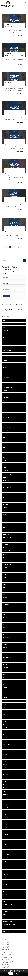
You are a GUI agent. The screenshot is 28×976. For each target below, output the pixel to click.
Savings (4, 761)
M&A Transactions (7, 637)
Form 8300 (5, 547)
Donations (5, 457)
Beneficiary (5, 364)
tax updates (5, 874)
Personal (5, 697)
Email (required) (7, 289)
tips (3, 891)
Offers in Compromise (7, 681)
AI (3, 347)
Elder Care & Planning (7, 480)
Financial (5, 530)
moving (4, 661)
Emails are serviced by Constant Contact (12, 310)
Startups (4, 781)
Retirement (5, 741)
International (5, 597)
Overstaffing (5, 684)
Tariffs (4, 797)
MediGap (5, 647)
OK (10, 973)
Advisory (4, 344)
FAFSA (4, 514)
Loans (4, 627)
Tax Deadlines (6, 831)
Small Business (6, 767)
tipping (4, 887)
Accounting (5, 330)
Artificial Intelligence (7, 350)
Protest (4, 731)
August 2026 (6, 942)
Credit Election (6, 417)
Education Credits (6, 470)
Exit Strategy (5, 504)
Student (4, 784)
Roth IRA (5, 754)
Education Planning (7, 474)
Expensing (5, 510)
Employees (5, 494)
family (4, 517)
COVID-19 (5, 414)
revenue (4, 747)
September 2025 (7, 961)
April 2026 (5, 949)
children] (4, 407)
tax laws (4, 841)
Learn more (17, 973)
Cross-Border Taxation (8, 430)
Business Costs (6, 374)
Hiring (4, 570)
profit (4, 724)
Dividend (5, 450)
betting (4, 367)
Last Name (6, 283)
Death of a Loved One (7, 434)
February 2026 (6, 952)
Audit (4, 354)
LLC (3, 624)
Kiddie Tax (5, 614)
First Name (6, 277)
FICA (4, 520)
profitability (5, 727)
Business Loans (6, 380)
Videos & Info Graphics (8, 921)
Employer (5, 497)
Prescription (5, 714)
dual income (5, 464)
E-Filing (4, 467)
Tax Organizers (6, 847)
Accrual (4, 334)
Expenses (5, 507)
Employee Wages (6, 490)
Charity (4, 400)
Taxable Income (6, 877)
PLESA (4, 707)
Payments (5, 687)
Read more (19, 35)
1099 (4, 320)
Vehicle (4, 914)
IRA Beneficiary (6, 604)
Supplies (4, 791)
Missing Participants (7, 657)
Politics (4, 711)
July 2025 (5, 964)
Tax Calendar (5, 814)
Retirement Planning (7, 744)
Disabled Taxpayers (7, 444)
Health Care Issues (7, 560)
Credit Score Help (6, 427)
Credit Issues (5, 420)
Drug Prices (5, 460)
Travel (4, 901)
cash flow (5, 394)
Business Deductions (7, 377)
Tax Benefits (5, 807)
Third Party (5, 884)
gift (3, 557)
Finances (5, 527)
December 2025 (7, 956)
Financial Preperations (7, 537)
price (4, 717)
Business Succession (7, 387)
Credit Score (5, 424)
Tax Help (5, 837)
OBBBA (4, 677)
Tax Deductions (6, 834)
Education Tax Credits (7, 477)
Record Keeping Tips (7, 737)
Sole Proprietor (6, 774)
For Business (5, 544)
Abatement (5, 327)
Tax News (5, 844)
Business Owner (6, 384)
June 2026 (5, 946)
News (4, 671)
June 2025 (5, 966)
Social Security (6, 771)
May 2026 (5, 947)
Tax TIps (5, 871)
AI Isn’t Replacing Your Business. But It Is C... (14, 113)
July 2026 (5, 944)
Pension (4, 694)
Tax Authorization (6, 804)
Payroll (4, 691)
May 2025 (5, 967)
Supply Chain (5, 794)
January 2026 (6, 954)
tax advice (5, 801)
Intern (4, 594)
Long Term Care (6, 631)
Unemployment (6, 911)
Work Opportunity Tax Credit (9, 924)
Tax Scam (5, 861)
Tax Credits (5, 824)
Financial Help (6, 534)
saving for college (6, 757)
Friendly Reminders (7, 550)
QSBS (4, 734)
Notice (4, 674)
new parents (5, 667)
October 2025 (6, 959)
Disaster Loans (6, 447)
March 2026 (6, 951)
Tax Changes (5, 821)
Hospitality (5, 574)
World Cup (5, 928)
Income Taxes (6, 581)
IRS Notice (5, 611)
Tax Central (5, 817)
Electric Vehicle (6, 484)
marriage (5, 641)
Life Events (5, 617)
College (4, 410)
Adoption (5, 340)
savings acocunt (6, 764)
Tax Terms (5, 867)
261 (18, 247)
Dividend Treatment (7, 454)
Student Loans (6, 787)
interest (4, 587)
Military (4, 654)
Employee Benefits (7, 487)
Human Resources (7, 577)
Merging (4, 651)
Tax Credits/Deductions (8, 827)
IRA (3, 601)
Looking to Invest (6, 634)
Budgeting (5, 370)
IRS (3, 607)
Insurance (5, 584)
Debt (4, 437)
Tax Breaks (5, 811)
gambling (5, 554)
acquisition (5, 337)
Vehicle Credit (6, 917)
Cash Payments (6, 397)
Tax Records (5, 857)
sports (4, 777)
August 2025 (6, 962)
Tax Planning (5, 851)
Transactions (5, 897)
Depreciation (5, 440)
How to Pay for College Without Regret (13, 26)
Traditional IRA (6, 894)
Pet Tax (4, 704)
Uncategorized (6, 907)
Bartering (5, 360)
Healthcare (5, 567)
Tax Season (5, 864)
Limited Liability (6, 621)
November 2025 (7, 957)
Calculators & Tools (7, 390)
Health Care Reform (7, 564)
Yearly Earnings (6, 931)
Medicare (5, 644)
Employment (5, 500)
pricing (4, 721)
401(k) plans (5, 324)
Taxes (4, 881)
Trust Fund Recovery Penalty (9, 904)
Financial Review (6, 540)
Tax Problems (6, 854)
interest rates (5, 590)
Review (4, 751)
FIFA (4, 524)
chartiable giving (6, 404)
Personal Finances (7, 701)
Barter (4, 357)
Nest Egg (5, 664)
